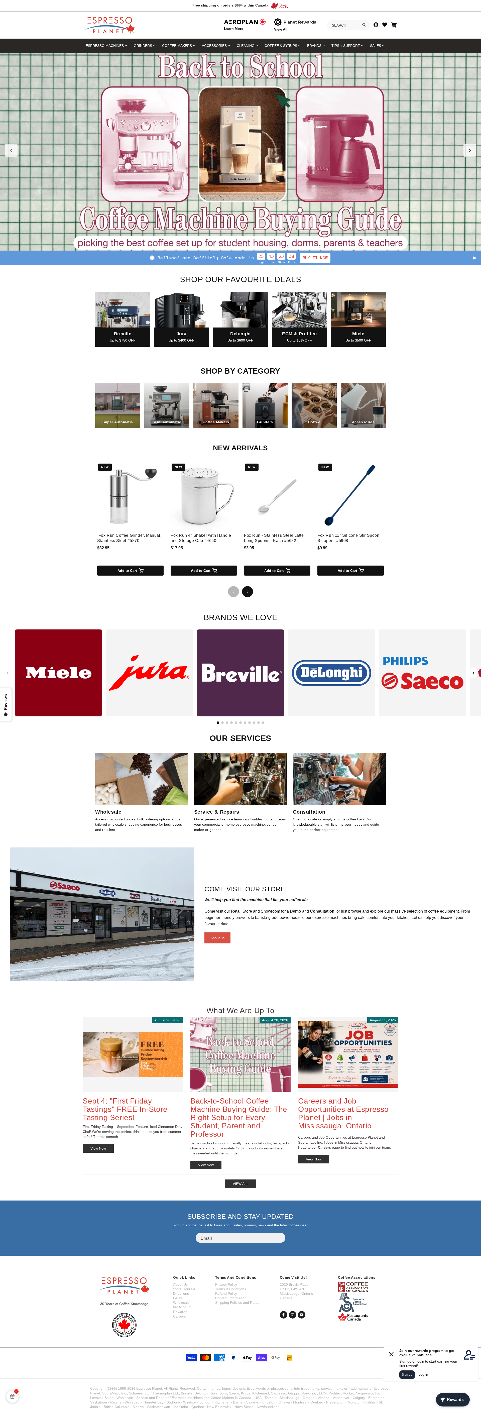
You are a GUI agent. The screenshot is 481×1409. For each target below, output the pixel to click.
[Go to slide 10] (258, 722)
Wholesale (181, 1302)
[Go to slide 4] (245, 244)
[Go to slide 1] (230, 244)
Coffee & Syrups (281, 46)
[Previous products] (233, 591)
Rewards (180, 1312)
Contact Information (231, 1298)
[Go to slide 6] (240, 722)
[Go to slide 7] (245, 722)
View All (280, 29)
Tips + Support (345, 46)
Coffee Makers (177, 46)
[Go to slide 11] (263, 722)
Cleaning (246, 46)
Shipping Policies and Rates (237, 1302)
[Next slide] (469, 150)
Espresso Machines (105, 46)
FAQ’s (178, 1298)
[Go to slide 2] (235, 244)
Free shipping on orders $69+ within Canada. (230, 5)
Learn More (233, 29)
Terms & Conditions (230, 1289)
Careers (179, 1316)
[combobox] (348, 25)
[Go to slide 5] (250, 244)
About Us (180, 1284)
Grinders (143, 46)
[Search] (364, 25)
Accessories (214, 46)
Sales (375, 46)
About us (217, 938)
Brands (314, 46)
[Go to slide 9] (254, 722)
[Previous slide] (11, 150)
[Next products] (247, 591)
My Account (182, 1307)
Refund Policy (226, 1293)
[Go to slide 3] (240, 244)
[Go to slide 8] (249, 722)
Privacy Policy (226, 1284)
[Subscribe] (279, 1238)
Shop (283, 258)
